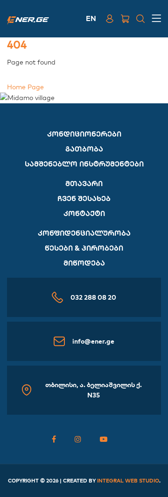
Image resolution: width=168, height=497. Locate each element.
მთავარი (84, 183)
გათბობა (84, 148)
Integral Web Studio (128, 480)
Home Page (25, 87)
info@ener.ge (93, 341)
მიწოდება (84, 263)
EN (91, 18)
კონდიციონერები (84, 134)
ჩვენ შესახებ (84, 198)
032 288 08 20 (93, 297)
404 (17, 44)
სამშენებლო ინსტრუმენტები (84, 163)
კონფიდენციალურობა (84, 233)
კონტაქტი (84, 213)
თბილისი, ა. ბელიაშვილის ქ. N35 (93, 390)
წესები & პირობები (84, 248)
